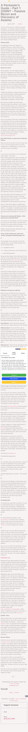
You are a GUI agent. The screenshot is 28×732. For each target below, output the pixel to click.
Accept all (14, 375)
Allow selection (14, 378)
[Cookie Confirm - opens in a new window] (21, 349)
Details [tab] (23, 353)
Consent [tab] (5, 353)
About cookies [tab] (14, 353)
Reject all (14, 382)
